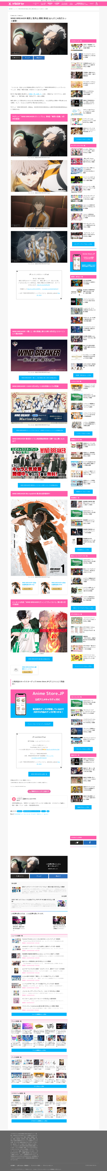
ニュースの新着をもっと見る (39, 1014)
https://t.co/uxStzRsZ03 (43, 285)
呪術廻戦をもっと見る (83, 549)
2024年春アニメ (19, 814)
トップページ (36, 4)
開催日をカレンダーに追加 (38, 791)
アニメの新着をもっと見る (39, 1050)
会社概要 (13, 1165)
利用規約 (52, 1169)
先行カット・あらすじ (42, 814)
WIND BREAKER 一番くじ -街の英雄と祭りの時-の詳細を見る (39, 378)
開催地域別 (50, 4)
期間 (48, 811)
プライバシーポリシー (48, 1165)
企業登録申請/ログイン (81, 4)
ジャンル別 (43, 4)
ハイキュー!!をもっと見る (83, 433)
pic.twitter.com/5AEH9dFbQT (50, 289)
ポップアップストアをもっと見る (83, 244)
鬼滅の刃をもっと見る (83, 807)
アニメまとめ (64, 4)
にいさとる (27, 814)
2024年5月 (19, 811)
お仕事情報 (57, 4)
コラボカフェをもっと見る (83, 139)
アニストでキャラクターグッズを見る (38, 724)
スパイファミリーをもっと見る (83, 666)
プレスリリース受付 (35, 1165)
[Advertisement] (24, 72)
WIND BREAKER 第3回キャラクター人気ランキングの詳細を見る (39, 485)
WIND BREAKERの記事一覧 (39, 774)
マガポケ (34, 814)
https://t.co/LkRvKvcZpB (52, 749)
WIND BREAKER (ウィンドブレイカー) (31, 811)
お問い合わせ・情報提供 (22, 1165)
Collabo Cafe (16, 4)
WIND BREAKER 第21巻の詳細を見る (39, 659)
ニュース (43, 811)
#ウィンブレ (50, 755)
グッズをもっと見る (39, 1086)
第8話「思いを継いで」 (35, 94)
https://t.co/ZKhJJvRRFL (34, 289)
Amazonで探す (27, 588)
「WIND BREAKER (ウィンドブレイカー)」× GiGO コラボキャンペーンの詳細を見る (39, 430)
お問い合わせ (25, 1152)
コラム (71, 4)
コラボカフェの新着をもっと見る (39, 1121)
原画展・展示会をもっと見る (83, 375)
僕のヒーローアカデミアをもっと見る (83, 608)
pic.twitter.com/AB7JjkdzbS (39, 758)
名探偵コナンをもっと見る (83, 491)
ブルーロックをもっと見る (83, 749)
